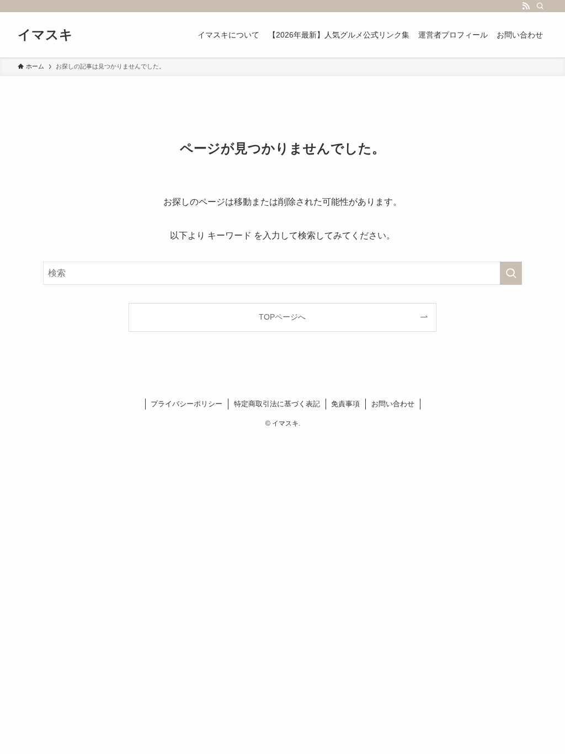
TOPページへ (282, 316)
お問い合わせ (392, 404)
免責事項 (345, 404)
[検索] (540, 6)
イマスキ (45, 34)
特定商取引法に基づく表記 (277, 404)
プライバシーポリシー (186, 404)
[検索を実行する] (511, 273)
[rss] (526, 6)
